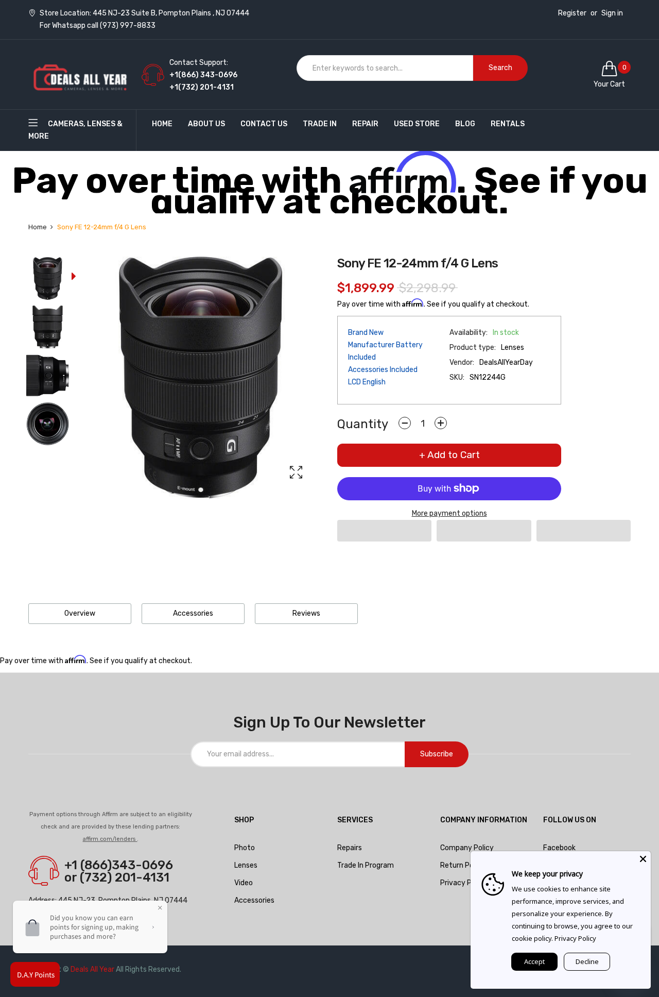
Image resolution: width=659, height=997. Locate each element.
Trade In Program (365, 865)
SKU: (456, 377)
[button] (384, 531)
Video (243, 882)
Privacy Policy (575, 938)
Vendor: (461, 362)
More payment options (449, 513)
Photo (244, 847)
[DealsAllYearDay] (79, 74)
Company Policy (467, 847)
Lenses (245, 865)
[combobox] (385, 68)
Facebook (559, 847)
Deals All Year (92, 969)
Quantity (362, 424)
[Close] (643, 859)
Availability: (468, 332)
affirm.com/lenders (109, 839)
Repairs (349, 847)
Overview (79, 613)
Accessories (193, 613)
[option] (48, 281)
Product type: (472, 347)
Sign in (612, 13)
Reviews (306, 613)
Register (572, 13)
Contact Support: (198, 62)
